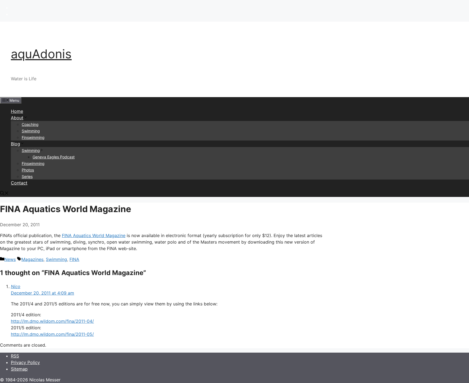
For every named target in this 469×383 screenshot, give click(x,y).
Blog (15, 143)
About (17, 117)
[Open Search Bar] (4, 193)
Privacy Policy (25, 362)
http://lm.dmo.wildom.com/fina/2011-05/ (52, 334)
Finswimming (33, 137)
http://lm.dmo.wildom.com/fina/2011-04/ (52, 321)
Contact (19, 183)
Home (17, 111)
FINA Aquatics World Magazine (93, 235)
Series (27, 176)
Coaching (30, 124)
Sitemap (19, 369)
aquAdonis (41, 53)
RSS (15, 356)
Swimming (31, 131)
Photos (28, 170)
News (10, 259)
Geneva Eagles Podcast (54, 157)
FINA (74, 259)
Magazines (32, 259)
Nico (15, 286)
